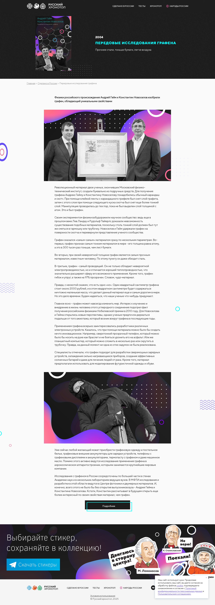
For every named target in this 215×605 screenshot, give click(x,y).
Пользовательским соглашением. (174, 594)
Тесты (141, 6)
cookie (180, 585)
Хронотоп (156, 6)
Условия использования (102, 595)
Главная (31, 83)
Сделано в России (123, 6)
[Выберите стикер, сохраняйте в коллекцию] (107, 551)
